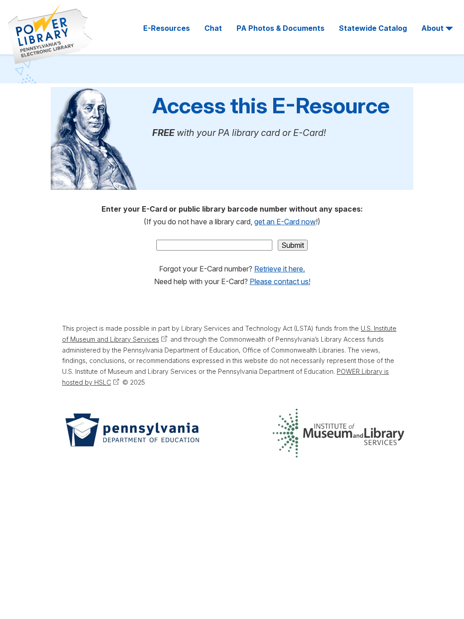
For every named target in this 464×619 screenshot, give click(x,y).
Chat (213, 28)
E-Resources (166, 28)
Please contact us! (280, 281)
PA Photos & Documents (280, 28)
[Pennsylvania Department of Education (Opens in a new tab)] (131, 433)
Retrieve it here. (279, 268)
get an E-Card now (285, 221)
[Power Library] (50, 34)
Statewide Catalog (373, 28)
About (432, 28)
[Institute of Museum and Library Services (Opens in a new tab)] (338, 433)
